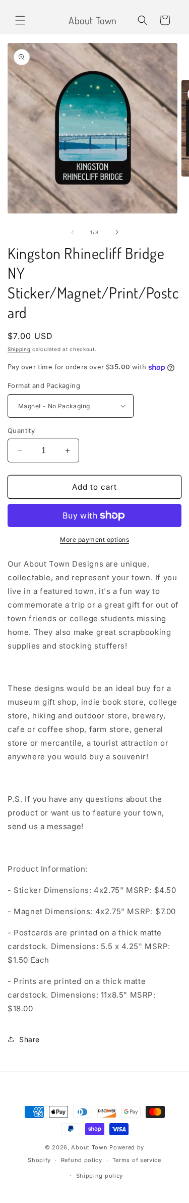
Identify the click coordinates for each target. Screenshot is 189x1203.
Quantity (21, 430)
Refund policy (81, 1160)
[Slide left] (72, 232)
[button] (20, 20)
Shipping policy (99, 1175)
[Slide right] (117, 232)
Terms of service (136, 1160)
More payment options (94, 539)
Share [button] (29, 1039)
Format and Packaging (44, 385)
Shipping (19, 349)
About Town (89, 1147)
